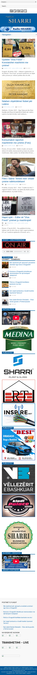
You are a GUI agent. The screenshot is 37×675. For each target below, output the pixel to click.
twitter (14, 10)
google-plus (18, 10)
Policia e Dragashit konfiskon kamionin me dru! (17, 617)
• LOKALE (5, 68)
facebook (11, 10)
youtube (25, 10)
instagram (21, 10)
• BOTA (5, 107)
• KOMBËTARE (9, 223)
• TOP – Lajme (11, 68)
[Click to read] (18, 48)
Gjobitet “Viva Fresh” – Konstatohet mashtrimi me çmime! (15, 62)
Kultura (9, 107)
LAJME (16, 68)
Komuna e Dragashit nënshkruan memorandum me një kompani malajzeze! (20, 273)
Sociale (20, 68)
